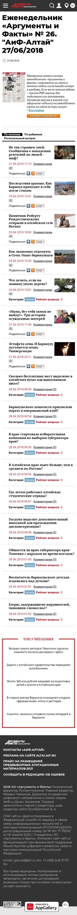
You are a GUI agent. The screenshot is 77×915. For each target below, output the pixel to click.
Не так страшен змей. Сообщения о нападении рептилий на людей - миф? (30, 152)
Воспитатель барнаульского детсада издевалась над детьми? (39, 579)
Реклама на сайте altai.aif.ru (29, 755)
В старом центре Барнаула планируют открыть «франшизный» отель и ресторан (38, 699)
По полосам (12, 134)
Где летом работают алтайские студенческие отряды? (35, 494)
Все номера (36, 110)
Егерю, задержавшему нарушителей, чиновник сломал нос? (39, 606)
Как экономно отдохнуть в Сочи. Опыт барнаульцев (31, 253)
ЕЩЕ (39, 173)
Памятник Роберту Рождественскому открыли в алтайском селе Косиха (31, 221)
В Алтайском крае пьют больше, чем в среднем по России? (41, 467)
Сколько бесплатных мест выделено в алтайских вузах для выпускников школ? (40, 380)
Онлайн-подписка (43, 116)
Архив (30, 299)
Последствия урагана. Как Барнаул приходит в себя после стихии (30, 187)
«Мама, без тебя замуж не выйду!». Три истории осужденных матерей (30, 315)
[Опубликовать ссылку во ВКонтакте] (28, 173)
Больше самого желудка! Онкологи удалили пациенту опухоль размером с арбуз (38, 650)
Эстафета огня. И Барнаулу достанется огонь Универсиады (31, 347)
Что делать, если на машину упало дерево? (28, 282)
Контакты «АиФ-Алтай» (24, 750)
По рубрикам (33, 134)
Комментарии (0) (44, 389)
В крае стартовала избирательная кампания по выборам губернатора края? (38, 437)
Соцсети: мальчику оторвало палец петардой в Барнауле (38, 715)
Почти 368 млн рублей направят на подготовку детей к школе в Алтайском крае (38, 682)
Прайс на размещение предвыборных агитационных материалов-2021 (31, 764)
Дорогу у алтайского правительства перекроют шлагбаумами (38, 666)
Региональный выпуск (19, 138)
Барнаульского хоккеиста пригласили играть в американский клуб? (40, 409)
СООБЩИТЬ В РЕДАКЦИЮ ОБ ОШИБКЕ (34, 774)
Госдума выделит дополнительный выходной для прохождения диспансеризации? (38, 523)
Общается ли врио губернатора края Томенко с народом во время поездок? (41, 552)
